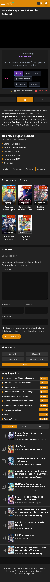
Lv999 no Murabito (24, 535)
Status (36, 354)
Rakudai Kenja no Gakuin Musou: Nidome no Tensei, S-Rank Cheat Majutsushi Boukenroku (31, 474)
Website (6, 316)
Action (6, 169)
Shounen (41, 169)
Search (26, 364)
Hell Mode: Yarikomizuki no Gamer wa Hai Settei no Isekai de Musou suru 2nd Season (31, 487)
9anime (16, 122)
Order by (36, 359)
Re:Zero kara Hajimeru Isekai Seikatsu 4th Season (29, 498)
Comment (8, 269)
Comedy (31, 464)
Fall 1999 (16, 159)
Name (6, 304)
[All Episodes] (25, 100)
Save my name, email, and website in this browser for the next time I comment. (23, 329)
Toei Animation (18, 147)
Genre (12, 354)
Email (28, 304)
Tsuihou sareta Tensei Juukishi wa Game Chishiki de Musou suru (31, 511)
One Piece (20, 446)
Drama (24, 503)
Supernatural (41, 439)
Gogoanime (8, 116)
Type (12, 359)
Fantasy (29, 169)
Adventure (17, 169)
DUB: (6, 78)
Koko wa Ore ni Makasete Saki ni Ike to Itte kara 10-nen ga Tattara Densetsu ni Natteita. (31, 550)
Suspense (38, 503)
